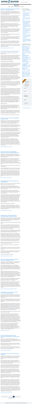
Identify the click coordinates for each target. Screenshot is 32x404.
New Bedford (24, 63)
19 (13, 396)
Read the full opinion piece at (6, 146)
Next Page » (10, 398)
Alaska (23, 45)
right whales (23, 74)
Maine (23, 54)
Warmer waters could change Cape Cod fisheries (10, 181)
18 (11, 396)
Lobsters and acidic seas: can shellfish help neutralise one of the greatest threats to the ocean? (27, 14)
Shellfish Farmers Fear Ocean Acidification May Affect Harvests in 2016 (10, 336)
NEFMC (30, 61)
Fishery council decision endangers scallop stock (10, 118)
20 (15, 396)
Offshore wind (25, 73)
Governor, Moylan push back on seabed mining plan (26, 18)
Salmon (26, 74)
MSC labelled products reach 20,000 (10, 51)
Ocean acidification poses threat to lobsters (10, 354)
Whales (25, 76)
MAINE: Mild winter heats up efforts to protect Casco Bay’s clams (10, 9)
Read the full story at (6, 177)
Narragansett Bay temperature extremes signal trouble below (9, 216)
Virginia (26, 75)
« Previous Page (3, 396)
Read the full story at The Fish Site (6, 350)
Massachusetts (25, 55)
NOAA (23, 68)
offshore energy (27, 72)
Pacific (29, 73)
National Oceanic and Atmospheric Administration (26, 60)
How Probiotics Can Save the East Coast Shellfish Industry (9, 293)
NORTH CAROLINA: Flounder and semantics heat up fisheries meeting (10, 152)
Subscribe (26, 103)
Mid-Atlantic (25, 57)
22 (19, 396)
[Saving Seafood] (10, 3)
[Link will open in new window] (14, 5)
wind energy (28, 76)
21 (17, 396)
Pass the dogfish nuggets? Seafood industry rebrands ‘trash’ (9, 260)
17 (9, 396)
